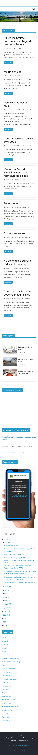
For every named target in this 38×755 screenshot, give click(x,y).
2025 (6, 608)
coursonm (8, 180)
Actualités (5, 641)
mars (7, 600)
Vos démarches (23, 740)
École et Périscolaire (9, 669)
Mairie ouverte (7, 686)
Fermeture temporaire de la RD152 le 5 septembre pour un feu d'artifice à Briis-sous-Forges (19, 560)
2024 (6, 611)
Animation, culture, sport (29, 738)
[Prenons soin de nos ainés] (10, 349)
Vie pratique (13, 740)
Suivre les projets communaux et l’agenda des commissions (18, 41)
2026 (6, 540)
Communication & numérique (11, 662)
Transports (5, 717)
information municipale (9, 679)
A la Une (4, 637)
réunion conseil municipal (10, 707)
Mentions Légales (19, 750)
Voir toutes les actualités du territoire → (13, 452)
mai (6, 594)
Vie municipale (15, 738)
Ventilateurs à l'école (11, 545)
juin (6, 590)
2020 (6, 625)
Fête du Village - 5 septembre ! (14, 554)
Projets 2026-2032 (8, 700)
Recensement (12, 203)
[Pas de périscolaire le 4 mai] (10, 361)
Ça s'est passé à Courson (10, 658)
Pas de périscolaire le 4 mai (25, 360)
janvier (7, 604)
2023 (6, 615)
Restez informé (7, 703)
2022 (6, 618)
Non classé (5, 689)
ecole (3, 665)
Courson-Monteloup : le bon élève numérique (19, 583)
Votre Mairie (6, 720)
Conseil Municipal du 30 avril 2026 (25, 372)
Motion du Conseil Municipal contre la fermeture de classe (16, 172)
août (7, 542)
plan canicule (6, 696)
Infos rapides (6, 682)
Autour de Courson (8, 655)
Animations (5, 644)
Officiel (4, 693)
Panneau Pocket (19, 496)
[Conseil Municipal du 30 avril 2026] (10, 373)
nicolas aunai (9, 48)
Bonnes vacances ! (15, 233)
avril (6, 597)
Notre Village (6, 738)
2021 (6, 622)
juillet (7, 587)
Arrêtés (4, 651)
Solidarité (5, 713)
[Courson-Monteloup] (19, 13)
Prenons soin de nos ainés (25, 348)
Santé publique (7, 710)
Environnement (7, 672)
